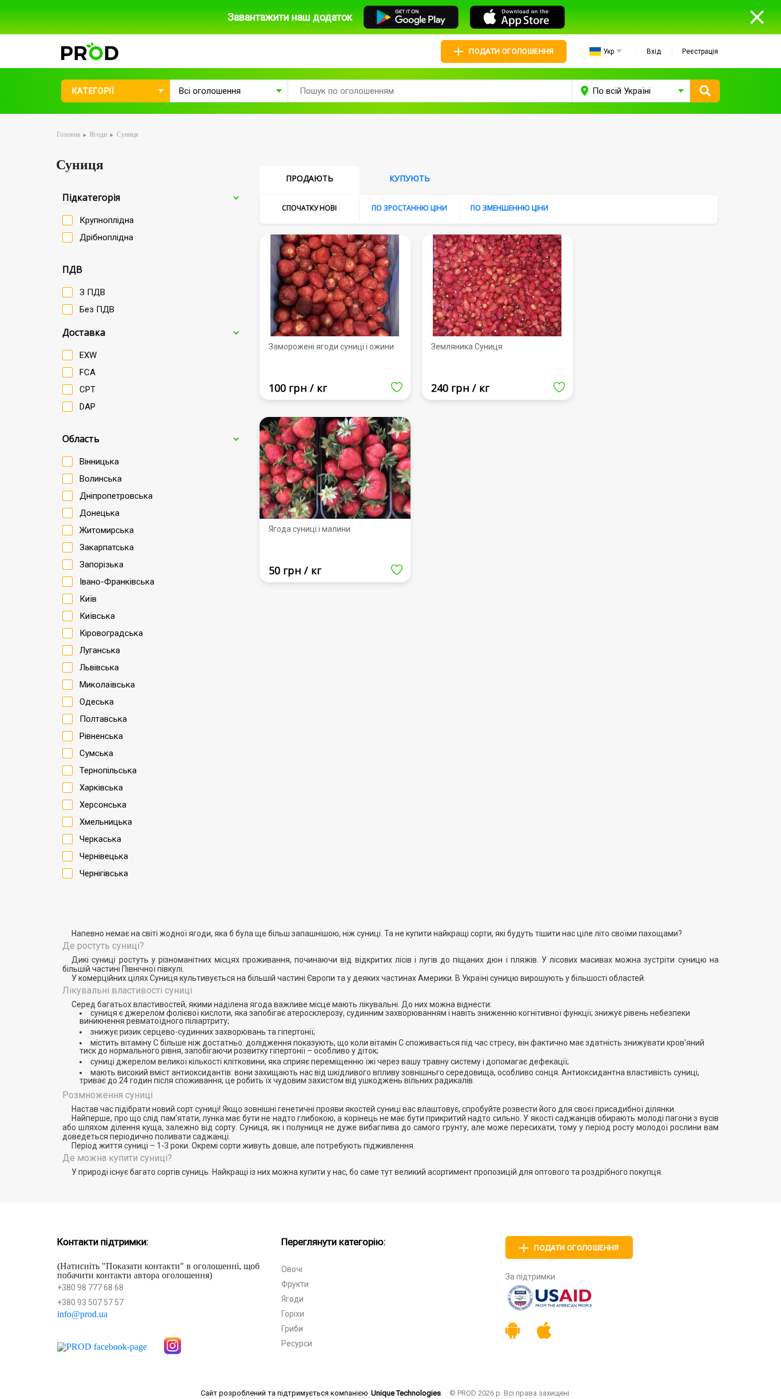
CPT (87, 389)
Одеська (96, 702)
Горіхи (292, 1313)
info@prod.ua (82, 1314)
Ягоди (292, 1298)
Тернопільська (108, 770)
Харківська (101, 787)
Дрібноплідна (106, 237)
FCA (87, 372)
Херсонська (102, 805)
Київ (88, 599)
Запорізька (101, 564)
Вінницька (99, 461)
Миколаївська (107, 684)
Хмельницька (105, 822)
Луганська (99, 650)
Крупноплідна (106, 220)
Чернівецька (103, 856)
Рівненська (101, 736)
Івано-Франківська (116, 582)
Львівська (99, 667)
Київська (97, 616)
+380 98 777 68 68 (90, 1287)
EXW (88, 355)
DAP (87, 407)
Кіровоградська (111, 633)
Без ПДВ (96, 309)
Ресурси (296, 1343)
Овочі (291, 1269)
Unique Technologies (406, 1393)
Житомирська (106, 530)
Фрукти (295, 1284)
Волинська (100, 479)
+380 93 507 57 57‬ (90, 1302)
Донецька (99, 513)
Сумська (96, 753)
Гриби (292, 1328)
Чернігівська (103, 873)
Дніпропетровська (116, 496)
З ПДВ (92, 292)
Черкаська (100, 839)
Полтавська (103, 719)
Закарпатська (106, 547)
